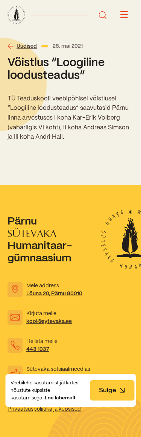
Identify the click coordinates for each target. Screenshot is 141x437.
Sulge (107, 390)
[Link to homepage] (16, 15)
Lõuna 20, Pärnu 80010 (54, 293)
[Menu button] (124, 15)
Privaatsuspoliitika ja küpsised (44, 408)
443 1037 (37, 349)
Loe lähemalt (60, 398)
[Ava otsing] (103, 15)
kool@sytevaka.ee (49, 321)
